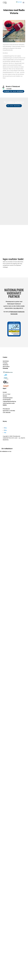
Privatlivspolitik (7, 399)
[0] (19, 2)
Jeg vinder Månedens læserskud (12, 161)
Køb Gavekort (6, 366)
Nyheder (21, 129)
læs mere (7, 137)
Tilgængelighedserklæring (9, 401)
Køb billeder (6, 361)
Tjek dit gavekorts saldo (9, 403)
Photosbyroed (9, 129)
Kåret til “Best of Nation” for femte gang (14, 127)
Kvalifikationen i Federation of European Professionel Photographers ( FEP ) (14, 197)
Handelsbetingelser (8, 397)
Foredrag (5, 363)
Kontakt (5, 392)
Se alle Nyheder (14, 105)
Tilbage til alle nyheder (13, 91)
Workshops (5, 364)
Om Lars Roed (6, 394)
